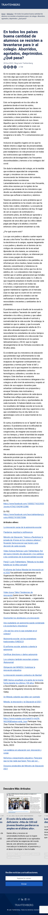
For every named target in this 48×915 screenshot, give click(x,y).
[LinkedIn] (22, 899)
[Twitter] (19, 899)
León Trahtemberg (14, 857)
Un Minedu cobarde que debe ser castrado (21, 697)
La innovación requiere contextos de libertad (22, 675)
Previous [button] (5, 826)
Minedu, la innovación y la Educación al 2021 (22, 702)
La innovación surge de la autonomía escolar (22, 527)
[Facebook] (25, 899)
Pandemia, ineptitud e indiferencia (18, 532)
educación (35, 854)
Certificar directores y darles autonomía (20, 654)
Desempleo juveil (24, 854)
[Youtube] (29, 899)
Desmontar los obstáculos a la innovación (21, 618)
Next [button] (43, 826)
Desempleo (12, 854)
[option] (24, 826)
